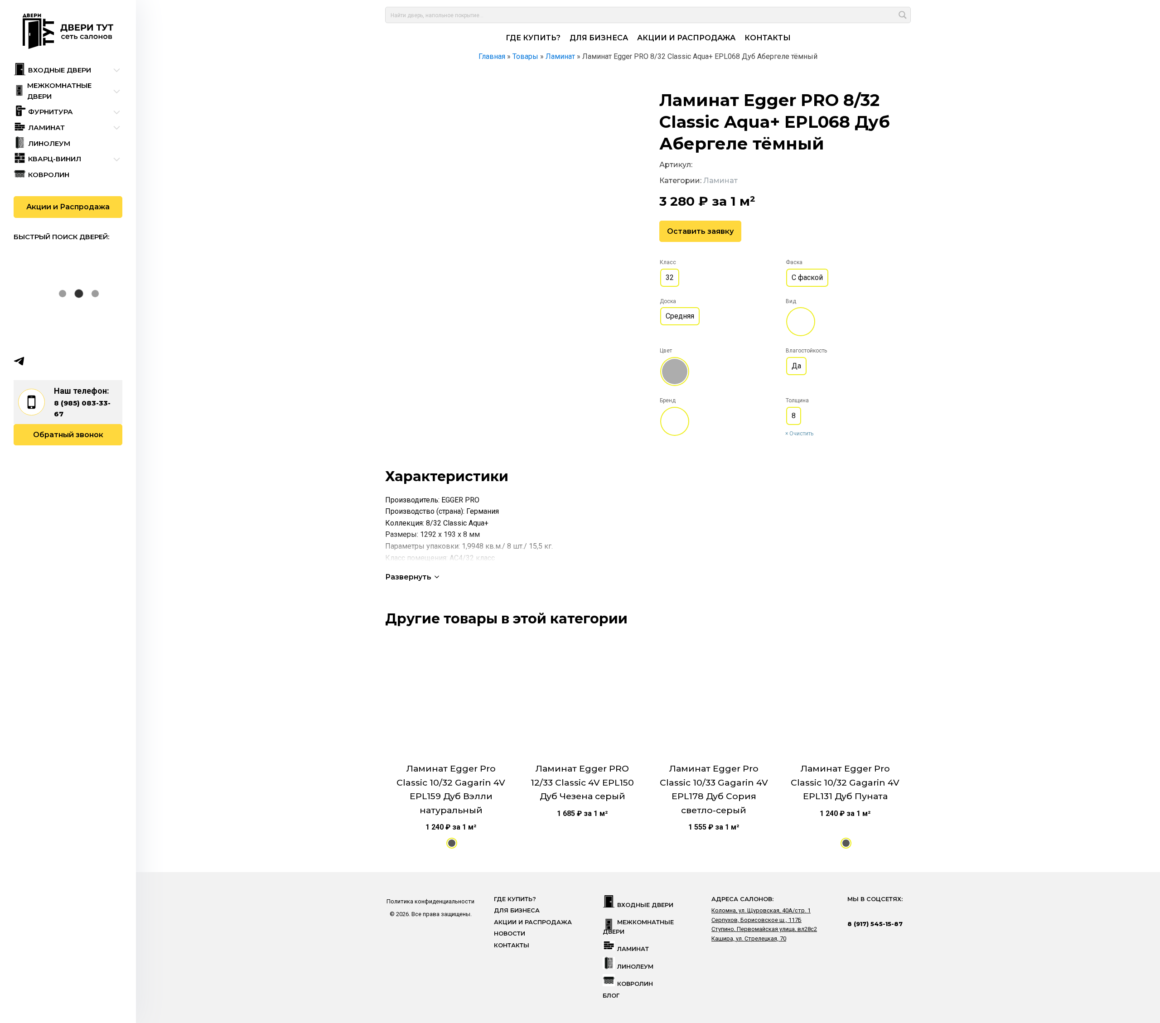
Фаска (794, 262)
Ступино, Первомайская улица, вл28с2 (764, 929)
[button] (413, 577)
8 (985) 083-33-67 (82, 408)
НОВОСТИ (509, 933)
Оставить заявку (700, 231)
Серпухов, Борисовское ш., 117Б (756, 920)
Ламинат (720, 180)
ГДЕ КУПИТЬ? (533, 38)
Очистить (801, 433)
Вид (791, 301)
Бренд (668, 400)
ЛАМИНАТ (633, 949)
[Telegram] (19, 361)
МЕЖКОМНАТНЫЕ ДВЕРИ (638, 927)
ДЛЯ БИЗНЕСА (599, 38)
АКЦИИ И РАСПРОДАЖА (686, 38)
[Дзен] (72, 361)
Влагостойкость (806, 350)
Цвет (666, 350)
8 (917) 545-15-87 (875, 923)
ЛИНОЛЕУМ (635, 966)
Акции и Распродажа (68, 207)
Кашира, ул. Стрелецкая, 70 (748, 938)
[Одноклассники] (54, 361)
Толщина (797, 400)
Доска (668, 301)
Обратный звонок (68, 434)
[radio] (669, 278)
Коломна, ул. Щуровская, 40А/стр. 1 (761, 910)
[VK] (36, 361)
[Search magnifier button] (902, 15)
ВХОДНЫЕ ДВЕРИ (645, 905)
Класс (668, 262)
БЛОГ (611, 995)
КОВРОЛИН (635, 983)
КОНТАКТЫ (767, 38)
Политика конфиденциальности (430, 901)
